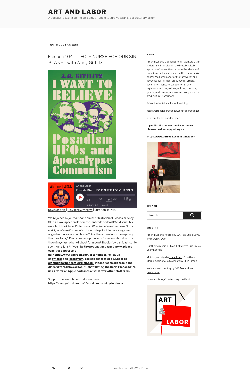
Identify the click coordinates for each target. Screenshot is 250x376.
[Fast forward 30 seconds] (118, 200)
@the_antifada (92, 222)
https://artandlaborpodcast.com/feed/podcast (173, 110)
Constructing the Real (176, 279)
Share (105, 205)
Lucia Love (175, 257)
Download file (57, 210)
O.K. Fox (179, 268)
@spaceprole (70, 222)
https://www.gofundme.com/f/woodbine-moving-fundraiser (86, 283)
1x (109, 199)
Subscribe (92, 205)
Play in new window (80, 210)
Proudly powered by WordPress (130, 368)
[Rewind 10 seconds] (101, 200)
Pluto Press (82, 226)
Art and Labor (77, 12)
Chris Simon (190, 260)
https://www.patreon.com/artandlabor (171, 136)
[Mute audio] (91, 200)
